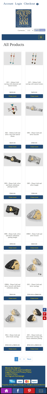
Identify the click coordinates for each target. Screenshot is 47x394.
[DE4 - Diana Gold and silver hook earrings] (12, 319)
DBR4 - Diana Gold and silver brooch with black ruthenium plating (12, 286)
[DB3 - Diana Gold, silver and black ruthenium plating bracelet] (12, 167)
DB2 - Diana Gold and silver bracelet (34, 133)
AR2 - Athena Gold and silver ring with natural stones (12, 134)
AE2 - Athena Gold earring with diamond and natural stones (12, 84)
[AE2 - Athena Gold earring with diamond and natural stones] (12, 66)
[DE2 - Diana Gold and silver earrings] (34, 268)
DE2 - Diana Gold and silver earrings (34, 285)
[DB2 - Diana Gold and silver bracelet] (34, 117)
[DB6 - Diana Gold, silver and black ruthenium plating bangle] (12, 218)
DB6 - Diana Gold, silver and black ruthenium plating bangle (12, 235)
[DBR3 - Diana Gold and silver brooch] (34, 218)
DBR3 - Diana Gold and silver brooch (34, 234)
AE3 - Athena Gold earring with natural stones (34, 83)
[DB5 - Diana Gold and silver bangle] (34, 167)
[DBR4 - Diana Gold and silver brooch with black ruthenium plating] (12, 268)
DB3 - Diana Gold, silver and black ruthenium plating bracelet (12, 185)
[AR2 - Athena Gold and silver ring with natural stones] (12, 117)
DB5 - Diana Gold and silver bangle (34, 184)
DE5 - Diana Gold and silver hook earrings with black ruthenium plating (34, 336)
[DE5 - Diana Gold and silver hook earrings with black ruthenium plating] (34, 319)
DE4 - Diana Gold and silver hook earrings (12, 336)
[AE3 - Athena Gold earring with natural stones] (34, 66)
